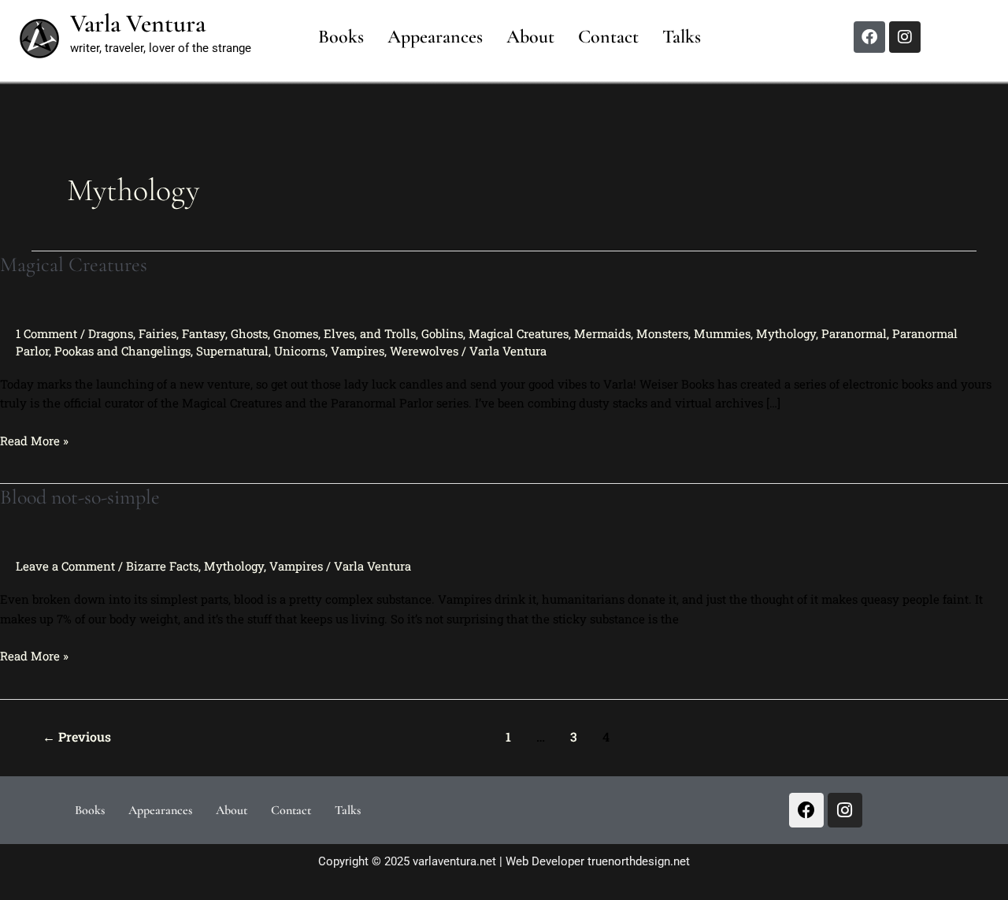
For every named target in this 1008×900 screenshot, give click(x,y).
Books (341, 36)
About (530, 36)
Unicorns (299, 351)
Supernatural (232, 351)
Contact (608, 36)
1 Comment (46, 333)
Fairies (157, 333)
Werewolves (424, 351)
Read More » (34, 439)
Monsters (662, 333)
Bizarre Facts (162, 566)
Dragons (110, 333)
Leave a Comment (65, 566)
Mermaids (602, 333)
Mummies (722, 333)
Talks (681, 36)
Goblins (442, 333)
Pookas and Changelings (122, 351)
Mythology (786, 333)
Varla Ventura (138, 23)
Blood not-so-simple (80, 497)
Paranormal (854, 333)
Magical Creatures (73, 264)
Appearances (435, 36)
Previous (77, 736)
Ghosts (249, 333)
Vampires (357, 351)
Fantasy (203, 333)
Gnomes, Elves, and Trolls (344, 333)
